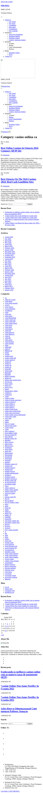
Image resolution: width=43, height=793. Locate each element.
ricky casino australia (11, 530)
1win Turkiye (9, 307)
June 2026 (8, 240)
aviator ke (8, 363)
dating (7, 422)
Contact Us (8, 56)
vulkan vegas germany (12, 561)
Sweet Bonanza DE (11, 546)
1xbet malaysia (9, 332)
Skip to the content (7, 2)
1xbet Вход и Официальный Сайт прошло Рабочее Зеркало (19, 710)
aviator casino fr (10, 360)
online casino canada (11, 489)
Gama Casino (9, 427)
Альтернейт (9, 563)
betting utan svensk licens (13, 380)
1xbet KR (8, 331)
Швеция (7, 579)
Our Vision (12, 22)
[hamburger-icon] (1, 88)
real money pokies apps (12, 522)
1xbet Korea (9, 329)
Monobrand (8, 455)
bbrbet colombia (10, 376)
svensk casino (9, 542)
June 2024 (8, 277)
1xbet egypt (8, 325)
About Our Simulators (16, 34)
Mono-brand (9, 453)
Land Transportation (15, 47)
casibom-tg (8, 394)
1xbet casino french (11, 323)
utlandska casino (10, 552)
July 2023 (8, 279)
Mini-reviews (9, 446)
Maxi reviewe (9, 442)
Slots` (6, 537)
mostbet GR (8, 466)
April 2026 (8, 244)
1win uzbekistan (10, 309)
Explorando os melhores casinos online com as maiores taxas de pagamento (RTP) (20, 674)
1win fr (7, 305)
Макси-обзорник (10, 566)
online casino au (10, 488)
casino (7, 396)
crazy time (8, 418)
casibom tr (8, 393)
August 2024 (9, 275)
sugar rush (8, 541)
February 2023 (9, 288)
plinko (7, 510)
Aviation (11, 43)
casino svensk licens (11, 409)
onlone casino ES (10, 491)
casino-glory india (10, 416)
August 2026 (9, 237)
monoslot (8, 460)
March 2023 (8, 286)
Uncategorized (9, 550)
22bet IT (7, 349)
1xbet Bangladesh (10, 318)
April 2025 (8, 266)
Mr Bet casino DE (10, 480)
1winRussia (8, 310)
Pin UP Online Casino (12, 502)
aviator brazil (9, 356)
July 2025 (8, 261)
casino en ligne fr (10, 402)
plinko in (7, 511)
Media (7, 51)
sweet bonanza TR (11, 548)
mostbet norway (10, 471)
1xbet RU (8, 338)
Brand (7, 389)
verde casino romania (11, 557)
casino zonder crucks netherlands (15, 415)
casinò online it (9, 407)
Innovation (12, 27)
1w (6, 298)
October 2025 (9, 255)
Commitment (13, 29)
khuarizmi (6, 155)
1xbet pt (7, 336)
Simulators (8, 32)
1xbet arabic (8, 316)
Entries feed (8, 589)
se (5, 532)
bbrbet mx (8, 378)
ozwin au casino (10, 493)
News (10, 54)
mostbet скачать (10, 477)
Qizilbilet (8, 517)
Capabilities (12, 25)
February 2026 (9, 248)
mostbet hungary (10, 468)
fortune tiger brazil (10, 426)
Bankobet (8, 373)
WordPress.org (9, 592)
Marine (11, 45)
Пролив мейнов (10, 568)
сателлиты (8, 572)
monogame (8, 458)
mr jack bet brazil (10, 482)
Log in (7, 587)
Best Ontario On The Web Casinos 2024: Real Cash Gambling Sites (18, 180)
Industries (8, 42)
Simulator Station (14, 38)
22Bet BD (8, 347)
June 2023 (8, 281)
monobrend (8, 457)
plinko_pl (8, 515)
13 (8, 626)
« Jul (2, 635)
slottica (7, 539)
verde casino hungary (11, 553)
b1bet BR (8, 369)
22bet (6, 345)
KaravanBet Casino (11, 433)
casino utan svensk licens (13, 411)
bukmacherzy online (11, 391)
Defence (11, 49)
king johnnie (9, 437)
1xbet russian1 (9, 343)
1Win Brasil (8, 301)
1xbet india (8, 327)
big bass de (8, 382)
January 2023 (9, 290)
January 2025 (9, 272)
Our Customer (13, 31)
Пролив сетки (9, 570)
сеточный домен (10, 575)
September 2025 (10, 257)
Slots (6, 535)
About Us (8, 20)
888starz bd (8, 351)
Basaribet (8, 374)
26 (6, 630)
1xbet (6, 312)
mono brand (8, 449)
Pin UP (7, 499)
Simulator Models (14, 36)
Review (7, 524)
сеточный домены (11, 577)
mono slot (8, 451)
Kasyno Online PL (11, 435)
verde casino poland (11, 555)
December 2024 (10, 273)
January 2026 (9, 250)
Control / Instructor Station (17, 40)
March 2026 (8, 246)
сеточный (8, 574)
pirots (6, 506)
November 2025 (10, 253)
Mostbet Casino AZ (11, 464)
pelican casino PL (10, 497)
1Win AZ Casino (10, 299)
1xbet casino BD (10, 321)
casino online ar (10, 405)
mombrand (8, 447)
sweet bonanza (9, 544)
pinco (6, 504)
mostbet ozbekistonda (11, 473)
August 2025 (9, 259)
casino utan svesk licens (12, 413)
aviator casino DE (10, 358)
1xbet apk (8, 314)
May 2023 (8, 283)
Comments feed (10, 591)
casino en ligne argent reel (13, 400)
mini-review (8, 444)
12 (6, 626)
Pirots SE (8, 508)
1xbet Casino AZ (10, 320)
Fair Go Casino (9, 424)
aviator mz (8, 365)
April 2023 (8, 284)
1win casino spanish (11, 303)
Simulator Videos (14, 53)
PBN (6, 495)
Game (7, 429)
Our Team (12, 23)
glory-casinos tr (9, 431)
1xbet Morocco (9, 334)
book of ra (8, 385)
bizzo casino (9, 384)
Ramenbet (8, 519)
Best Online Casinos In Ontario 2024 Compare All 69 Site (19, 149)
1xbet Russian (9, 341)
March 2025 (8, 268)
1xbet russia (8, 340)
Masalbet (7, 440)
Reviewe (7, 526)
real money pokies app (12, 521)
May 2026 (8, 242)
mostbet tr (8, 475)
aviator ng (8, 367)
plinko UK (8, 513)
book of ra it (8, 387)
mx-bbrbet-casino (10, 484)
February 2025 (9, 270)
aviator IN (8, 362)
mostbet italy (9, 469)
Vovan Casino (9, 559)
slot (6, 533)
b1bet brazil (8, 371)
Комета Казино (10, 564)
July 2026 (8, 239)
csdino (7, 420)
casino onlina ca (10, 404)
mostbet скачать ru (11, 479)
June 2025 (8, 262)
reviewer (7, 528)
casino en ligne (9, 398)
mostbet (7, 462)
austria (7, 352)
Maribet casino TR (11, 438)
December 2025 (10, 251)
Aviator (7, 354)
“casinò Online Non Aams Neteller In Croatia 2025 (21, 216)
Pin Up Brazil (9, 500)
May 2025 (8, 264)
